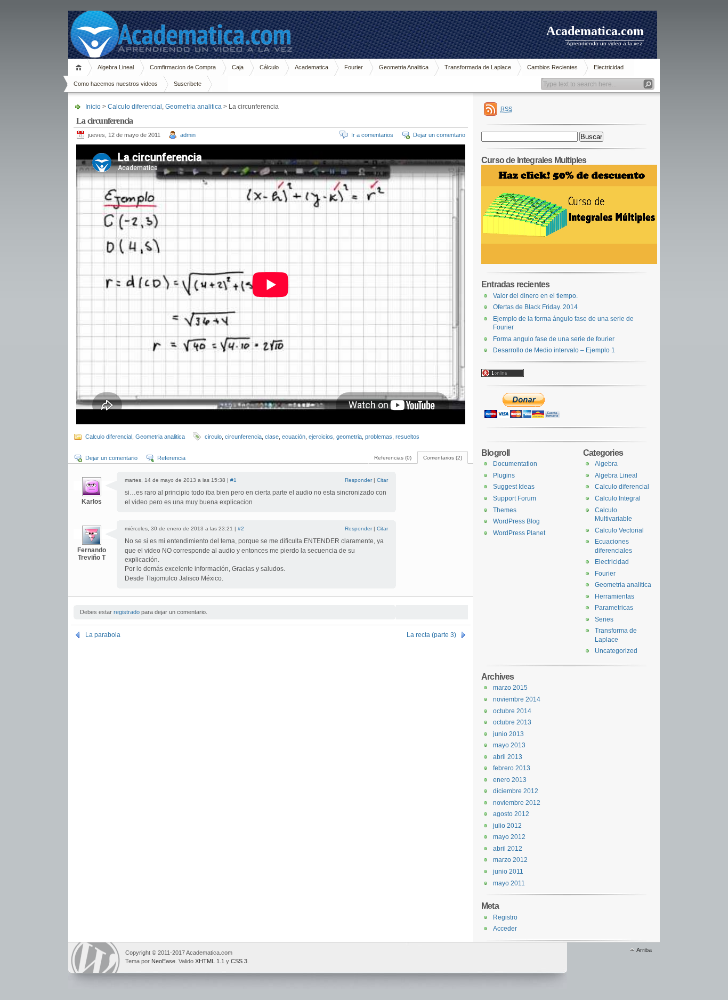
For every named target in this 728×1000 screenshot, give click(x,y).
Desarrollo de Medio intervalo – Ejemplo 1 (554, 350)
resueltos (407, 436)
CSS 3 (239, 961)
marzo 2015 (510, 687)
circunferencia (243, 436)
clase (272, 436)
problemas (378, 436)
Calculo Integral (618, 498)
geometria (349, 436)
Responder (358, 480)
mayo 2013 (509, 745)
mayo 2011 (509, 883)
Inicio (80, 67)
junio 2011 (508, 871)
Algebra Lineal (116, 67)
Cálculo (269, 67)
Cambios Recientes (552, 67)
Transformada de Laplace (477, 67)
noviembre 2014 (516, 699)
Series (604, 619)
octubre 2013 (512, 722)
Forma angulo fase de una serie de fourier (553, 339)
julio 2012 (507, 825)
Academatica (311, 67)
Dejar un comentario (439, 135)
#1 (233, 480)
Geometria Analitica (403, 67)
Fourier (353, 67)
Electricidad (609, 67)
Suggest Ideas (514, 486)
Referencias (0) (392, 458)
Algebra (606, 463)
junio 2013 (508, 734)
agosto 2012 (511, 814)
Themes (504, 510)
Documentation (515, 463)
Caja (238, 67)
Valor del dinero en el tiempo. (535, 296)
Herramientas (614, 596)
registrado (127, 612)
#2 (241, 528)
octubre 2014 (512, 711)
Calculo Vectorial (619, 530)
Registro (505, 917)
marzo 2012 (510, 860)
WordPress (95, 957)
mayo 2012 (509, 837)
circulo (213, 436)
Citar (382, 480)
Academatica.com (595, 31)
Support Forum (514, 498)
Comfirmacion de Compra (183, 67)
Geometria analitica (193, 106)
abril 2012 (507, 848)
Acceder (505, 928)
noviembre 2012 (516, 803)
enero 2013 (510, 780)
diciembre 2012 (515, 791)
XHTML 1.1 (209, 961)
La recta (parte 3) (431, 635)
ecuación (293, 436)
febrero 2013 (511, 768)
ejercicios (321, 436)
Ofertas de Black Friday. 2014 (535, 307)
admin (188, 135)
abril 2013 (507, 757)
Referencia (171, 458)
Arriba (644, 950)
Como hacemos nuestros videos (116, 83)
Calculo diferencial (135, 106)
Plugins (504, 475)
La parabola (102, 635)
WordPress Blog (516, 521)
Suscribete (187, 83)
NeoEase (163, 961)
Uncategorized (616, 651)
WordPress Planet (519, 533)
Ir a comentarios (372, 135)
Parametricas (614, 607)
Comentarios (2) (442, 458)
